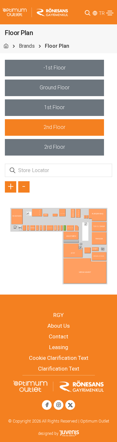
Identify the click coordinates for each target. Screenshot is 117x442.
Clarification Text (58, 368)
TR (102, 13)
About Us (58, 325)
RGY (58, 315)
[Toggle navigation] (109, 13)
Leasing (58, 347)
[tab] (54, 68)
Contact (58, 336)
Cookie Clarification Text (58, 358)
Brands (27, 46)
